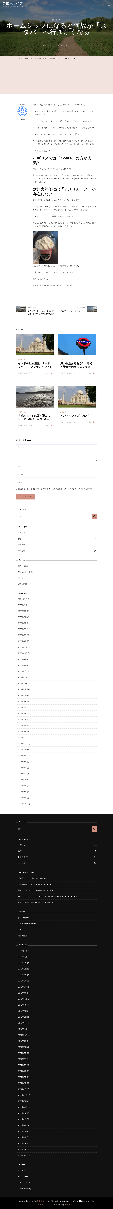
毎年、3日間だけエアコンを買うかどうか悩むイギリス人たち (42, 896)
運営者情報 (22, 584)
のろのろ (22, 119)
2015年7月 (22, 798)
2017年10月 (22, 683)
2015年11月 (22, 780)
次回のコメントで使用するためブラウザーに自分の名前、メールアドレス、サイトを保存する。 (56, 489)
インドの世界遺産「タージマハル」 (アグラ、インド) (34, 365)
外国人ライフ (13, 3)
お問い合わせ (23, 566)
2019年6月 (22, 629)
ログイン (21, 1171)
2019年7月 (22, 623)
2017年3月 (22, 725)
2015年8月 (22, 792)
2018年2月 (22, 665)
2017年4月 (22, 719)
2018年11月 (22, 647)
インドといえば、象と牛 (75, 415)
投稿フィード (23, 1177)
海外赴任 (21, 551)
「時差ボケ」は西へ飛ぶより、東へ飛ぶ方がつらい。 (34, 417)
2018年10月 (23, 653)
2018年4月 (22, 659)
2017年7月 (22, 701)
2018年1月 (22, 671)
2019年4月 (22, 641)
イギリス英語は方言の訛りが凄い (31, 902)
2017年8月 (22, 695)
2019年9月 (22, 611)
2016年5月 (22, 774)
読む (48, 373)
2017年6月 (22, 707)
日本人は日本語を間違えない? (30, 884)
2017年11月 (22, 677)
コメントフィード (25, 1183)
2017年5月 (22, 713)
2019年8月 (22, 617)
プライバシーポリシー (27, 572)
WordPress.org (24, 1189)
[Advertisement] (56, 76)
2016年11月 (22, 749)
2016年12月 (22, 744)
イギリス (21, 533)
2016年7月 (22, 768)
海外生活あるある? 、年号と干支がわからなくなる (76, 365)
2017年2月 (22, 731)
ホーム (20, 578)
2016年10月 (22, 756)
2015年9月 (22, 786)
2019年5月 (22, 635)
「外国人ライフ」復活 (27, 878)
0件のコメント (65, 45)
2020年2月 (22, 599)
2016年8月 (22, 762)
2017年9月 (22, 689)
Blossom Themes (45, 1204)
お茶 (20, 539)
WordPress (69, 1204)
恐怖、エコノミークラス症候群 (30, 890)
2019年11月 (22, 605)
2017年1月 (22, 737)
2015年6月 (22, 804)
